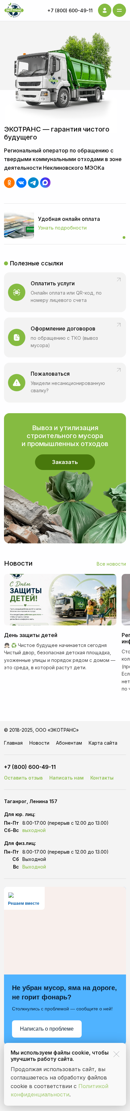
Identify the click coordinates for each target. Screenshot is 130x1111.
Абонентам (69, 743)
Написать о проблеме (47, 1029)
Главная (13, 743)
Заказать (65, 462)
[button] (65, 383)
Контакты (102, 778)
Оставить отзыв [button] (23, 778)
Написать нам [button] (66, 778)
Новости (39, 743)
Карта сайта (103, 743)
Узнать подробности (62, 228)
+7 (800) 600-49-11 (70, 10)
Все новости (111, 564)
